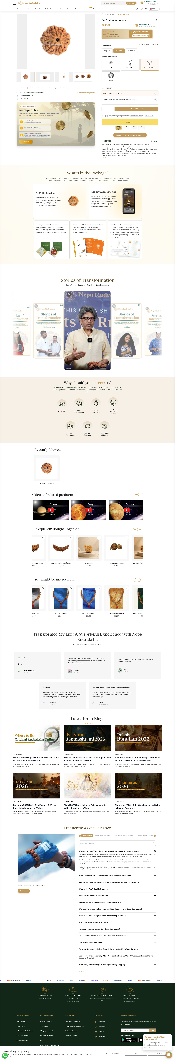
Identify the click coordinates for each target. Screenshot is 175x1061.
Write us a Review (71, 1031)
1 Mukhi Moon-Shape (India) (33, 563)
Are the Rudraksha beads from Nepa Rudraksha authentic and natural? (109, 882)
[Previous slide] (137, 494)
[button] (16, 330)
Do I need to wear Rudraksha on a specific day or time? (102, 936)
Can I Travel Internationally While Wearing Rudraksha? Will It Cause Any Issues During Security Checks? (116, 957)
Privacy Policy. (8, 1056)
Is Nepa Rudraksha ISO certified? (93, 896)
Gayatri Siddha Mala (117, 613)
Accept (136, 1053)
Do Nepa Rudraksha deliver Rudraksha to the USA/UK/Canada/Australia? (111, 949)
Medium (119, 51)
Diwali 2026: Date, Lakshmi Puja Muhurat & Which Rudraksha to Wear (85, 806)
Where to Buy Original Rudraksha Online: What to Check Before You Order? (36, 759)
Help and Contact (46, 1021)
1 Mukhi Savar (89, 563)
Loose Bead (111, 68)
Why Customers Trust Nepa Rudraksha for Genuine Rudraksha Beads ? (109, 851)
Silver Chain (130, 68)
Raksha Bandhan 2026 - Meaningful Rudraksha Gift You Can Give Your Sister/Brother (137, 759)
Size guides (154, 44)
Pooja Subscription (22, 1040)
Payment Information (47, 1036)
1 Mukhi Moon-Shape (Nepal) (60, 563)
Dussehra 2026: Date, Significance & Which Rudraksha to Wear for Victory (34, 806)
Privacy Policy (20, 1026)
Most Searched (87, 835)
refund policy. (149, 116)
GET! (152, 1030)
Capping (110, 80)
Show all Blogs (87, 723)
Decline (159, 1053)
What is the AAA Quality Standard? (94, 889)
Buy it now (130, 122)
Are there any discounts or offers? (94, 922)
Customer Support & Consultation (146, 835)
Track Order (44, 1026)
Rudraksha (110, 14)
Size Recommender (144, 44)
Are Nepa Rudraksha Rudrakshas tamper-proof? (100, 902)
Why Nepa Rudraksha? (72, 1021)
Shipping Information (47, 1031)
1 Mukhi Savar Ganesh (117, 563)
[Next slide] (141, 494)
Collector (131, 51)
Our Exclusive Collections (24, 1031)
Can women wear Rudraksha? (92, 942)
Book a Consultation (22, 1036)
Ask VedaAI (132, 3)
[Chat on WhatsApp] (4, 1055)
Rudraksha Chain (149, 68)
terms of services (136, 116)
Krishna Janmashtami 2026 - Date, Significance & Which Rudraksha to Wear (87, 759)
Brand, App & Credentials (102, 835)
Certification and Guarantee (74, 1026)
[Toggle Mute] (36, 306)
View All (81, 971)
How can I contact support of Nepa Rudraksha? (99, 929)
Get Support (24, 891)
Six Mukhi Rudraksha (46, 483)
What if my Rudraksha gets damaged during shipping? (102, 965)
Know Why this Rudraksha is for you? (128, 135)
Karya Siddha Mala (88, 613)
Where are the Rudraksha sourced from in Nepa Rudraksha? (105, 876)
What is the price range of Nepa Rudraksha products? (102, 916)
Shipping (155, 141)
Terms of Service (71, 1036)
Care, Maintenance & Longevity (123, 835)
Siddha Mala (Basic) (33, 613)
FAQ (41, 1040)
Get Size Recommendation (49, 1045)
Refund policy (20, 1021)
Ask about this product (87, 93)
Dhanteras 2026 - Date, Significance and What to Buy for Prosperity (137, 806)
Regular (107, 51)
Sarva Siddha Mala (60, 613)
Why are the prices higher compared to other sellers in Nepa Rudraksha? (110, 909)
